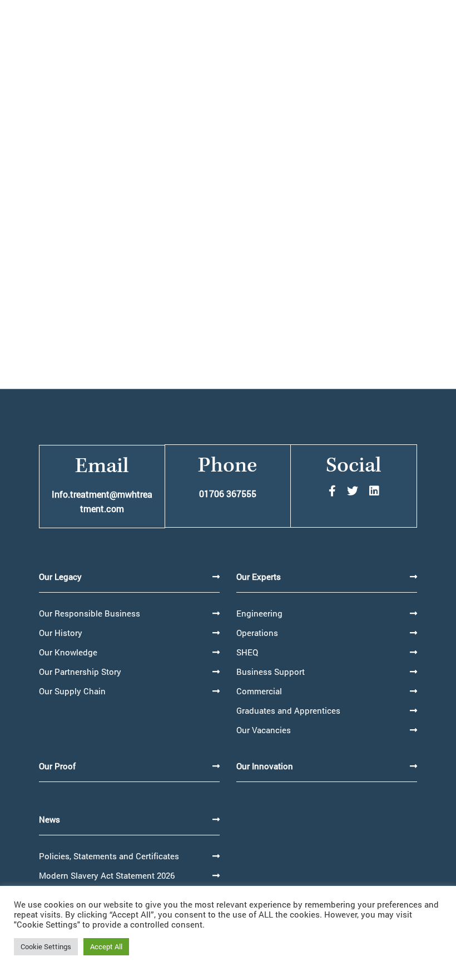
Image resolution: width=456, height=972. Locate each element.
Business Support (270, 671)
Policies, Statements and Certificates (109, 855)
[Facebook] (332, 491)
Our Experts (258, 576)
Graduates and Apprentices (288, 710)
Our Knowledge (68, 652)
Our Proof (57, 765)
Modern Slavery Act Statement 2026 (107, 875)
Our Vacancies (263, 729)
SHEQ (247, 652)
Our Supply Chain (72, 691)
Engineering (259, 613)
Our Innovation (264, 765)
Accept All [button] (106, 946)
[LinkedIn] (374, 491)
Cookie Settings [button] (46, 946)
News (49, 819)
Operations (257, 632)
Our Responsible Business (89, 613)
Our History (60, 632)
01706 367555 (227, 493)
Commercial (259, 691)
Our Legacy (60, 576)
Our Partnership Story (80, 671)
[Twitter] (352, 491)
